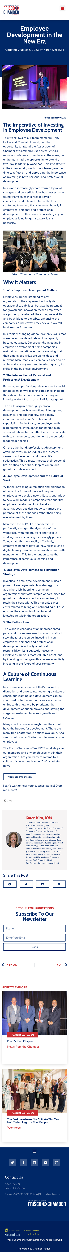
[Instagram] (56, 1162)
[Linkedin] (34, 1162)
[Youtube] (45, 1162)
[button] (63, 8)
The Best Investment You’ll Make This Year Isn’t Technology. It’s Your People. (33, 1120)
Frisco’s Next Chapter (20, 1041)
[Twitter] (12, 1162)
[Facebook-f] (23, 1162)
